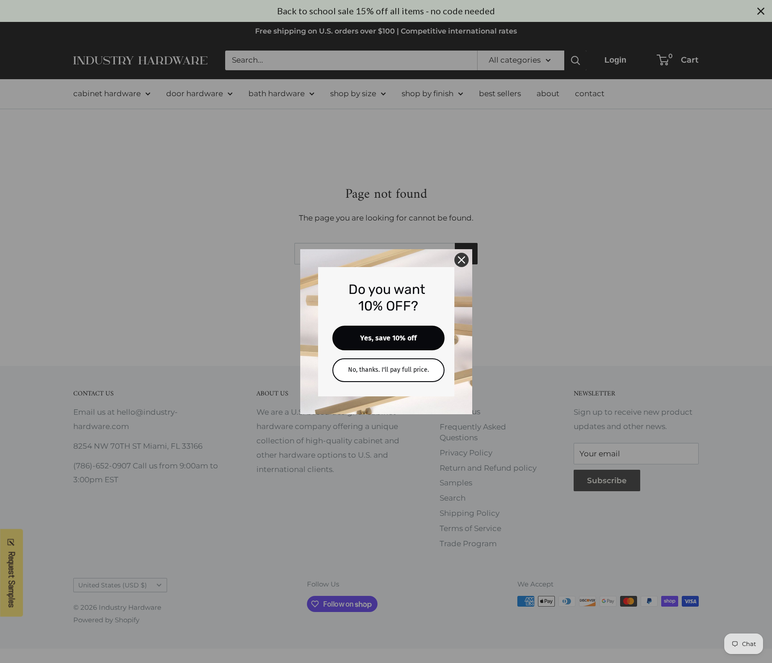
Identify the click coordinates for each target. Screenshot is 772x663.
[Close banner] (761, 11)
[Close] (461, 260)
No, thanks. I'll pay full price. (388, 370)
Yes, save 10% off (388, 338)
